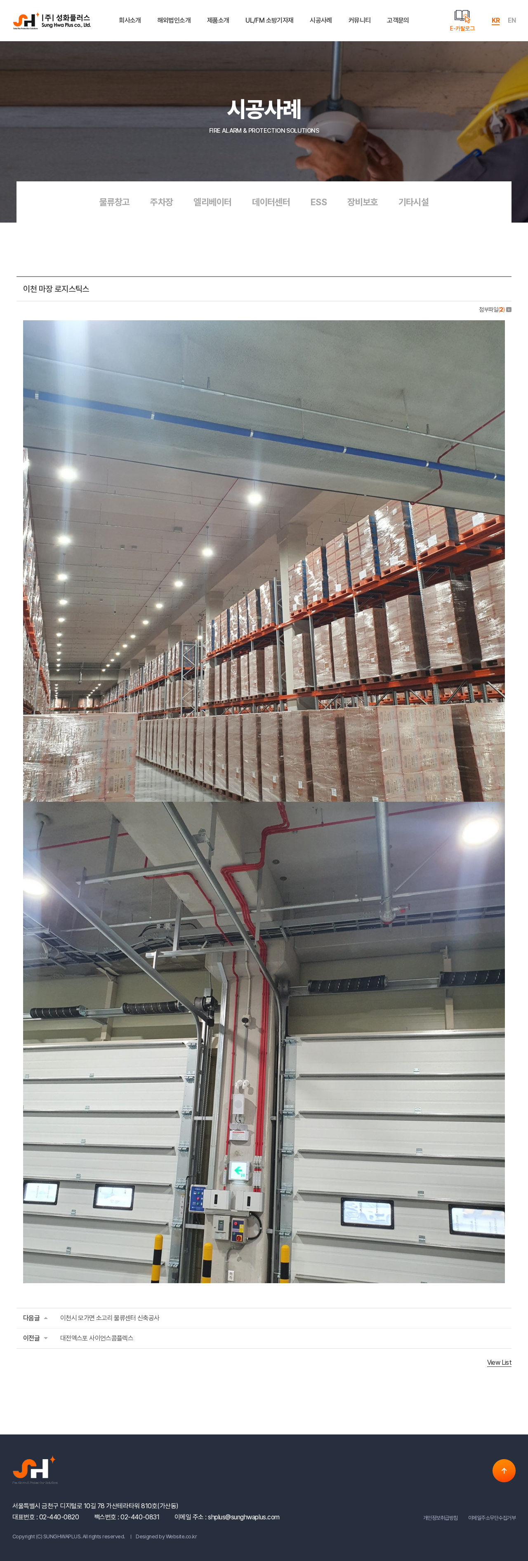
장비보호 (362, 202)
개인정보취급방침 (440, 1518)
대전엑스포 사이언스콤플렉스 (96, 1338)
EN (512, 20)
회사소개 (130, 20)
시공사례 (321, 20)
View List (499, 1362)
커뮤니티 (359, 20)
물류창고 (114, 202)
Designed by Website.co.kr (166, 1536)
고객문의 (398, 20)
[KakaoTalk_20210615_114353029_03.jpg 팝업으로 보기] (264, 326)
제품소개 (218, 20)
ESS (319, 202)
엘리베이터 (212, 202)
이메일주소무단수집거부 (492, 1518)
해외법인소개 (174, 20)
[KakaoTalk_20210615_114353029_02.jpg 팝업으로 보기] (264, 807)
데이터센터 (271, 202)
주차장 (161, 202)
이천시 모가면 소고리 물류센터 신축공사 (110, 1318)
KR (496, 20)
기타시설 (413, 202)
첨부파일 (491, 309)
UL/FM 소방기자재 (269, 20)
